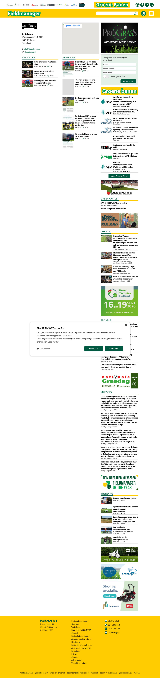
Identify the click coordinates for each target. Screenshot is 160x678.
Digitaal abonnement (80, 636)
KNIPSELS (106, 392)
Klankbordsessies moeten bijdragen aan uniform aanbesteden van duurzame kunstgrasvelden (125, 256)
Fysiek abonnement (79, 621)
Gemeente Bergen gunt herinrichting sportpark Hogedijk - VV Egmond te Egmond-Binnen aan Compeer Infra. (116, 356)
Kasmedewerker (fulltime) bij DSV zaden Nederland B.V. (125, 110)
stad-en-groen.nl (57, 672)
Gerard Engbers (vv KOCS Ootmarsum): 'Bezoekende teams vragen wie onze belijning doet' (86, 65)
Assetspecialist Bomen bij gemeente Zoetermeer (124, 137)
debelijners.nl (30, 52)
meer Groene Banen (119, 176)
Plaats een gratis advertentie (113, 208)
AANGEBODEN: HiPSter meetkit (114, 203)
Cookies (74, 657)
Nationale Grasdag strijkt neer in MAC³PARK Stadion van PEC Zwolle (124, 268)
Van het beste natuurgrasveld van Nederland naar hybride (123, 529)
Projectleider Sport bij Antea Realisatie (125, 119)
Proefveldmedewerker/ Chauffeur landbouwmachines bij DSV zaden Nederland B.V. (124, 100)
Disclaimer (75, 651)
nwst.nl (137, 672)
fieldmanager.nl (26, 672)
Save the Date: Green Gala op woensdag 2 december (125, 277)
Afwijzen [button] (93, 348)
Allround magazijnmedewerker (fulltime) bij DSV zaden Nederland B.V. (123, 165)
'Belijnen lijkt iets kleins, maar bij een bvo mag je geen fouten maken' (85, 82)
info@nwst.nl (113, 621)
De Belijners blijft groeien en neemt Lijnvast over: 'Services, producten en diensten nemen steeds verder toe (85, 120)
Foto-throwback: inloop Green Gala (44, 72)
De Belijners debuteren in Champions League (45, 81)
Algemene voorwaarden (81, 648)
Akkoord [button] (113, 348)
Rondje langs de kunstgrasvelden (120, 538)
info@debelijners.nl (32, 49)
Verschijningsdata (78, 663)
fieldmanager (113, 632)
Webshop (75, 627)
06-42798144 (114, 628)
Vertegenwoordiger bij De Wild (124, 146)
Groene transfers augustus (124, 498)
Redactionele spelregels (81, 645)
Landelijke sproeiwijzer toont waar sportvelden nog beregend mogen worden (125, 519)
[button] (43, 348)
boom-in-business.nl (108, 672)
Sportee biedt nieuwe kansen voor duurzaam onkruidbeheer (125, 509)
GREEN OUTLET (110, 198)
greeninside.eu (125, 672)
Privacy (74, 654)
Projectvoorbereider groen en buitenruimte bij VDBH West (125, 155)
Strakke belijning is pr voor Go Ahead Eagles (86, 135)
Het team (75, 642)
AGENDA (106, 231)
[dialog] (80, 339)
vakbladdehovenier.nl (89, 672)
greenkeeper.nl (41, 672)
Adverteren (76, 660)
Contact (74, 633)
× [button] (126, 325)
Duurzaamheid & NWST (81, 630)
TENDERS (106, 319)
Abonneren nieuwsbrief (81, 639)
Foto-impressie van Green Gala (45, 63)
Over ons (75, 624)
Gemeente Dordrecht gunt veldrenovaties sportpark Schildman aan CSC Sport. (118, 366)
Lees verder (53, 342)
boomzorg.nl (72, 672)
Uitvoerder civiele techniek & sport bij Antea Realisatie (125, 128)
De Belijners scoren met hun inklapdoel (87, 99)
